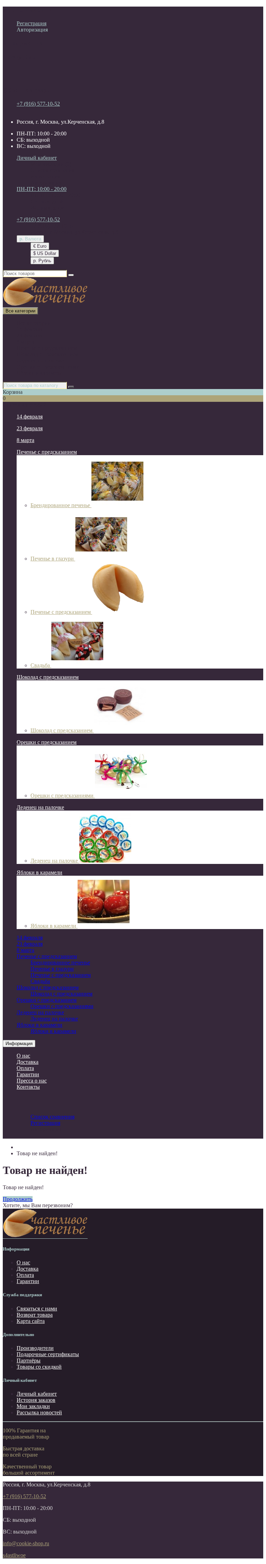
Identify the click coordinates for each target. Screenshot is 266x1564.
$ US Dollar (44, 253)
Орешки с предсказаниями (48, 367)
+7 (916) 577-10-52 (38, 104)
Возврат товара (35, 1315)
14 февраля (30, 329)
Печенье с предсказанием (47, 348)
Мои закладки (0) (50, 164)
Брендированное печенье (60, 505)
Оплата (25, 1068)
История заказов (36, 1400)
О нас (23, 1056)
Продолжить (18, 1199)
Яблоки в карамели (39, 373)
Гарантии (28, 1074)
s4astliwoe (14, 1555)
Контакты (28, 1087)
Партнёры (29, 1360)
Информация (19, 1043)
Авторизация (32, 30)
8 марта (25, 342)
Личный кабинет (37, 1394)
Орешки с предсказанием (47, 742)
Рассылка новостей (39, 1412)
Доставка (27, 1062)
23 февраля (30, 335)
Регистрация (31, 23)
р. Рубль (42, 260)
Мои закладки (33, 1406)
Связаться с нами (37, 1308)
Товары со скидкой (39, 1367)
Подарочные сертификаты (48, 1354)
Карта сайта (31, 1321)
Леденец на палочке (40, 360)
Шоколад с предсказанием (48, 354)
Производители (35, 1348)
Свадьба (40, 665)
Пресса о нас (32, 1081)
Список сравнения (52, 170)
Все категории (34, 323)
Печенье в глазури (52, 559)
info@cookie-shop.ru (26, 1543)
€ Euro (39, 246)
